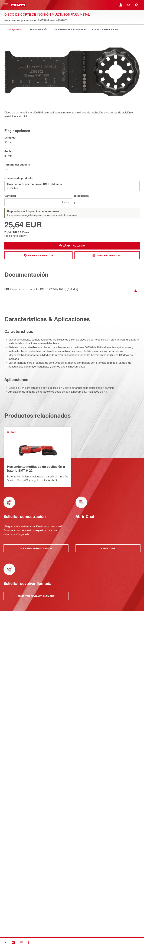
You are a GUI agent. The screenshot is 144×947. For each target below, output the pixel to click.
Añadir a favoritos (40, 255)
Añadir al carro (74, 245)
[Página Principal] (18, 5)
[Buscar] (136, 5)
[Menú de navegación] (6, 5)
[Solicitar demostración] (13, 942)
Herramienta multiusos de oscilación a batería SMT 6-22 (36, 468)
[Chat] (21, 942)
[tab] (14, 29)
